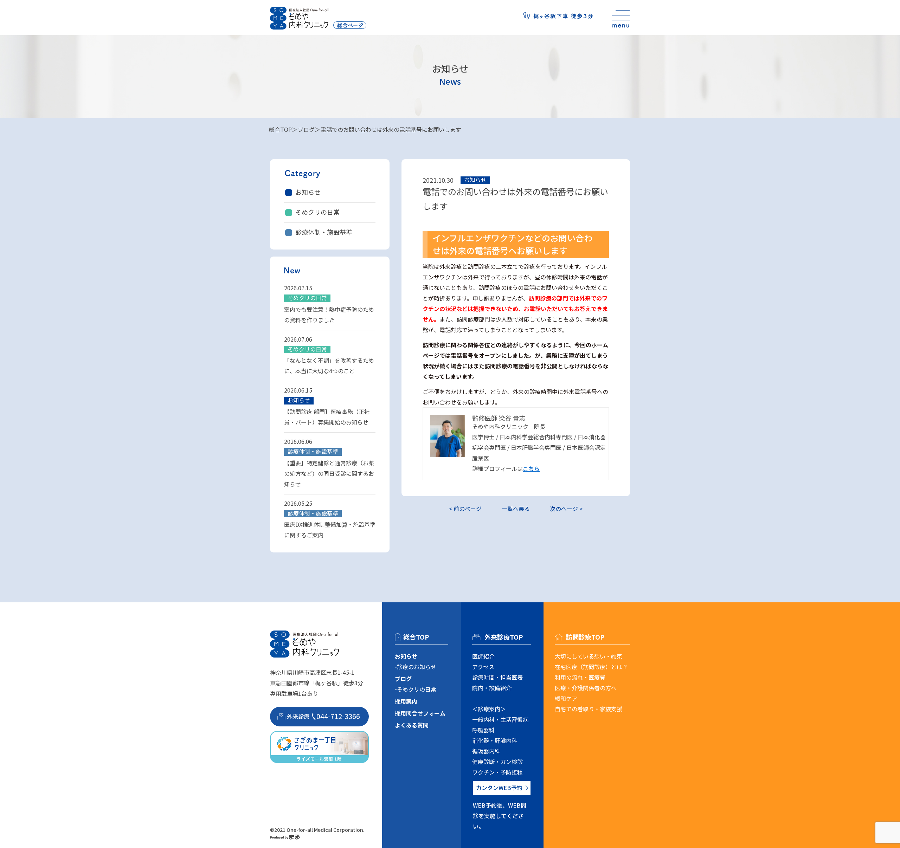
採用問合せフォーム (420, 713)
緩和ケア (566, 698)
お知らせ (308, 191)
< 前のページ (465, 508)
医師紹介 (483, 656)
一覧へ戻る (516, 508)
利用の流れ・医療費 (580, 677)
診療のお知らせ (416, 666)
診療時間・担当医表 (497, 677)
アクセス (483, 666)
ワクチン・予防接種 (497, 772)
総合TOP (280, 129)
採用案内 (406, 701)
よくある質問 (412, 725)
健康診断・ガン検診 (497, 761)
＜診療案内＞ (489, 709)
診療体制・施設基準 (323, 232)
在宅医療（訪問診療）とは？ (591, 666)
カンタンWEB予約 (499, 787)
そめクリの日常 (317, 211)
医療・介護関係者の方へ (586, 688)
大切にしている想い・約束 (588, 656)
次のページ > (566, 508)
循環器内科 (486, 751)
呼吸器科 (483, 730)
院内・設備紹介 (492, 688)
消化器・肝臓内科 (494, 740)
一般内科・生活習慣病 (500, 719)
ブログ (306, 129)
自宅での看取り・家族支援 (588, 709)
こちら (531, 468)
